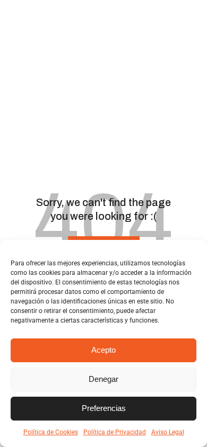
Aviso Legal (167, 432)
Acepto (103, 349)
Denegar (103, 378)
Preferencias (104, 408)
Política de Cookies (50, 432)
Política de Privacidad (114, 432)
